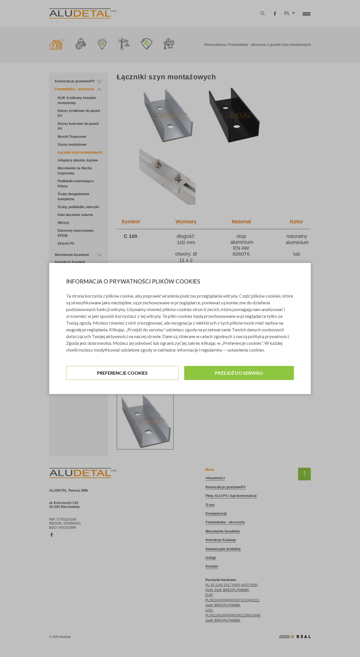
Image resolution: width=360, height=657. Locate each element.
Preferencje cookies (122, 372)
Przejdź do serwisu (239, 372)
